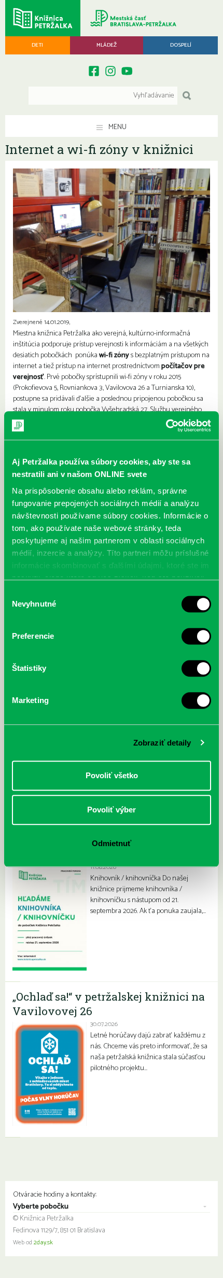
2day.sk (43, 1243)
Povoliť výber (111, 809)
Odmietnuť (111, 843)
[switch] (196, 636)
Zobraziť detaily (162, 742)
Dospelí (180, 45)
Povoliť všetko (112, 775)
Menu (117, 127)
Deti (37, 45)
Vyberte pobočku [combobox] (40, 1207)
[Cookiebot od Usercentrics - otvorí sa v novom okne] (165, 425)
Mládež (106, 45)
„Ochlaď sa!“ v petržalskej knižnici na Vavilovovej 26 (108, 1003)
